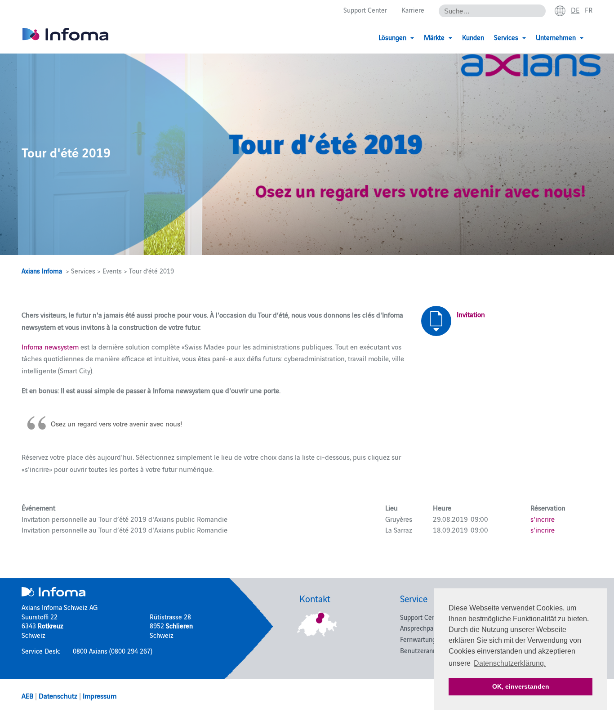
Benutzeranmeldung (429, 650)
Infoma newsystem (51, 346)
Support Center (365, 9)
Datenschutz (58, 695)
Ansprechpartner (423, 627)
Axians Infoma (42, 270)
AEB (27, 695)
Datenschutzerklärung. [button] (510, 663)
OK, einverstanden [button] (520, 686)
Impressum (99, 695)
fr (588, 9)
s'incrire (542, 519)
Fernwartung (418, 639)
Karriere (412, 9)
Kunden (473, 37)
